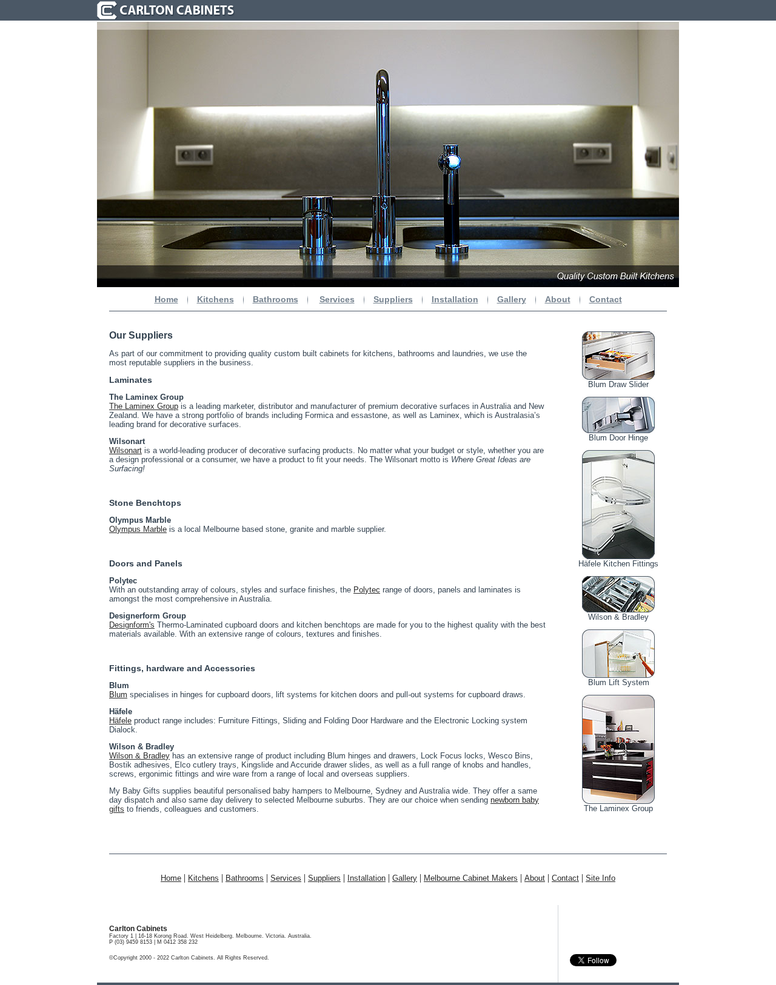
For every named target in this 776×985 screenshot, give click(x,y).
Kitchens (215, 299)
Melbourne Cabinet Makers (471, 878)
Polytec (366, 589)
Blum (118, 694)
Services (337, 299)
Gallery (511, 299)
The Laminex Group (143, 406)
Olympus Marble (138, 529)
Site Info (600, 878)
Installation (455, 299)
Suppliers (393, 299)
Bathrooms (275, 299)
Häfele (120, 720)
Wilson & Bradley (139, 755)
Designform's (132, 624)
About (557, 299)
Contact (605, 299)
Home (166, 299)
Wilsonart (125, 450)
